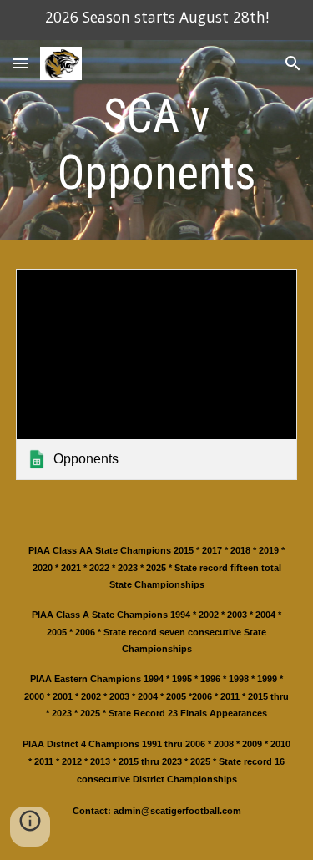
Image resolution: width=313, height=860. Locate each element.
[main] (157, 145)
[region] (156, 20)
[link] (157, 374)
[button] (20, 63)
